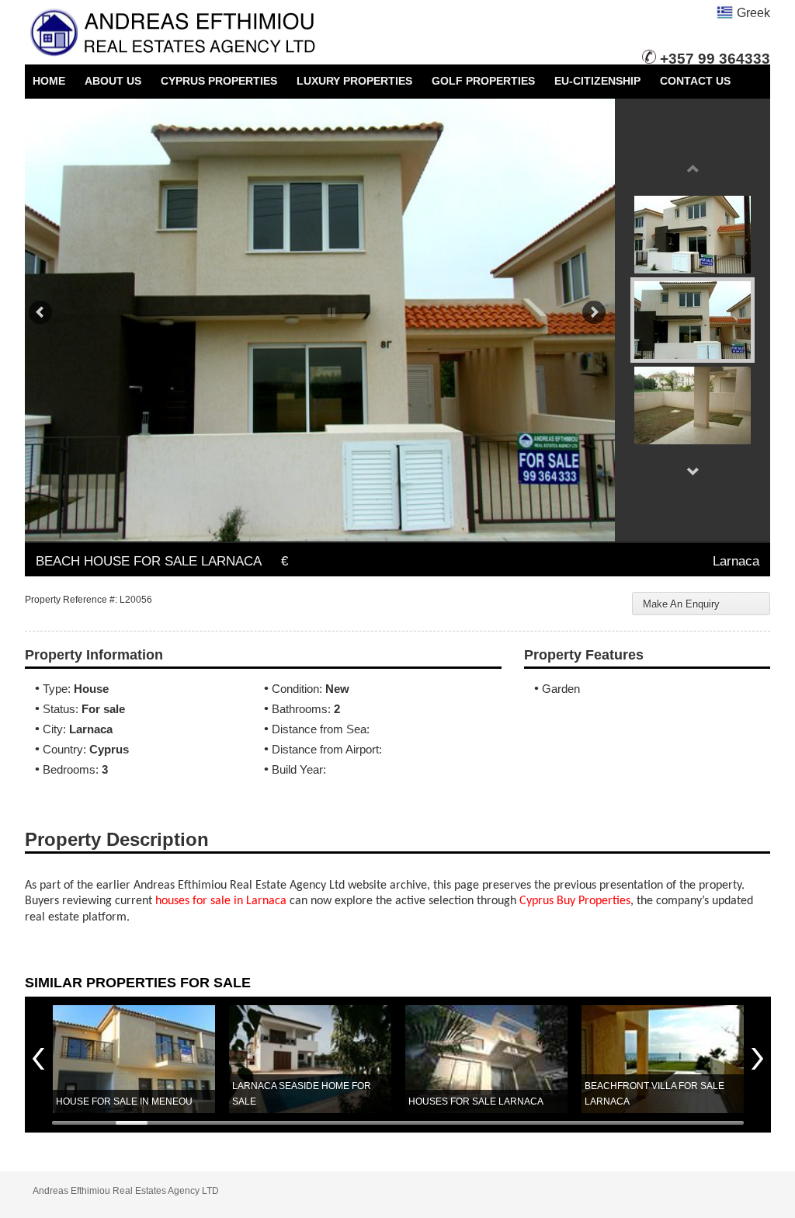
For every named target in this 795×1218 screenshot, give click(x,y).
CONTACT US (695, 81)
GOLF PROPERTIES (483, 81)
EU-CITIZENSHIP (597, 81)
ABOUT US (113, 81)
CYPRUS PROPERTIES (219, 81)
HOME (49, 81)
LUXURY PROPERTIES (354, 81)
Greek (752, 12)
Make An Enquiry (681, 604)
